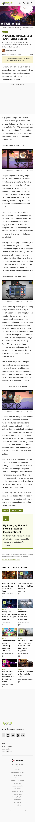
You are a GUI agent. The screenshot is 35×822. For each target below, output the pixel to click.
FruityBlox (17, 799)
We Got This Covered (17, 780)
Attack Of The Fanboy (17, 772)
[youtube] (23, 735)
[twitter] (13, 735)
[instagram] (8, 735)
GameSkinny (17, 789)
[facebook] (18, 735)
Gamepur (17, 770)
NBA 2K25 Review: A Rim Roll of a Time (25, 674)
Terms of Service (7, 746)
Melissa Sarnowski (7, 594)
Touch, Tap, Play (17, 797)
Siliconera (17, 778)
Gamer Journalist (17, 786)
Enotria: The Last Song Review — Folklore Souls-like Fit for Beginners (25, 645)
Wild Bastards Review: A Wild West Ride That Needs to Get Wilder (8, 676)
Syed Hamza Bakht (7, 684)
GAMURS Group (29, 810)
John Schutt (22, 591)
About (3, 743)
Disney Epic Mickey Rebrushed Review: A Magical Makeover (9, 615)
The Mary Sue (18, 794)
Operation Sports (17, 791)
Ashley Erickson (23, 653)
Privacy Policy (6, 749)
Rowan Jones (6, 622)
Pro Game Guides (17, 764)
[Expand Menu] (28, 3)
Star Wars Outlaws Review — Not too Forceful (25, 586)
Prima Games (18, 775)
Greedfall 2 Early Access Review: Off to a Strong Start (8, 587)
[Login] (31, 3)
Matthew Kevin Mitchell (25, 679)
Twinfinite (17, 767)
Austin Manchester (8, 653)
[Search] (20, 3)
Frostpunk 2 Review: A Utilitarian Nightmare (23, 615)
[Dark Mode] (24, 3)
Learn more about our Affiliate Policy (11, 559)
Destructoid (17, 783)
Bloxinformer (17, 802)
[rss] (3, 735)
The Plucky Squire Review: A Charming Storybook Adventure (9, 645)
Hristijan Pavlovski (24, 622)
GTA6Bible (17, 805)
